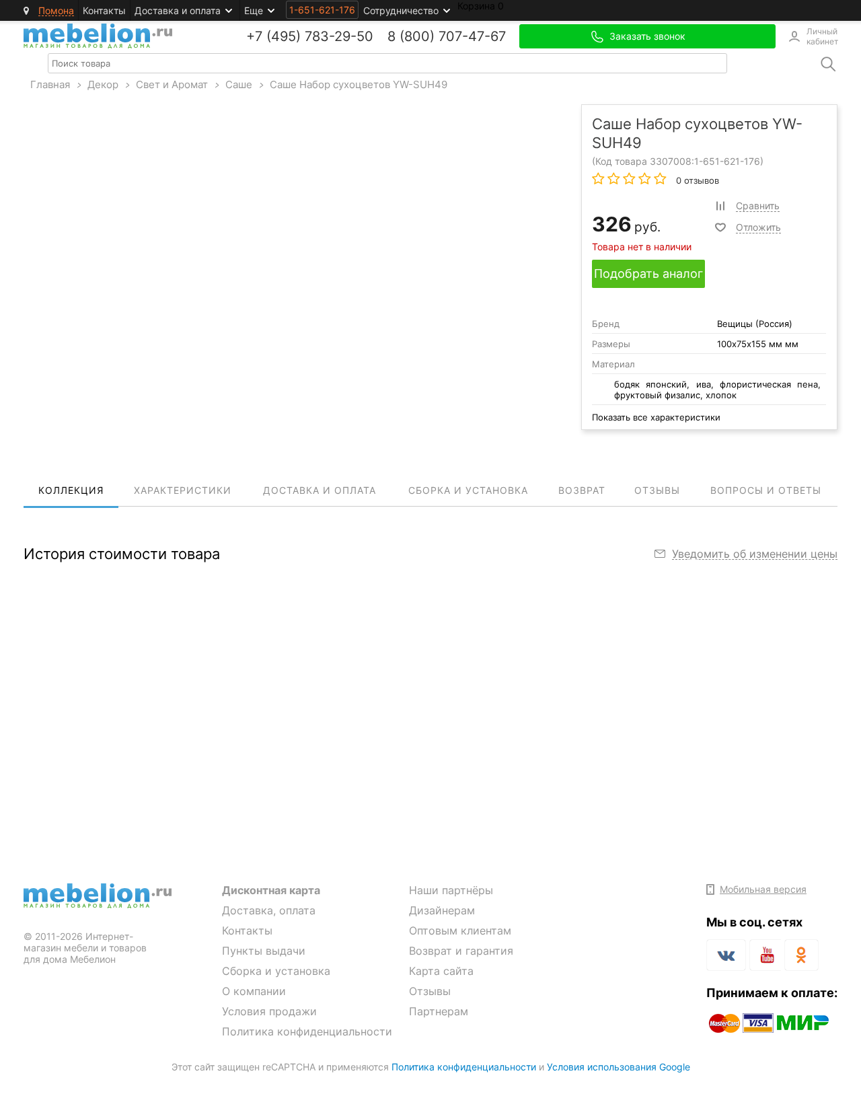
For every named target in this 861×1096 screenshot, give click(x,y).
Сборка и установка (276, 971)
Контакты (104, 10)
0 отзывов (696, 180)
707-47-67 (472, 36)
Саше (238, 84)
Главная (50, 84)
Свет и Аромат (172, 84)
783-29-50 (339, 36)
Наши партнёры (451, 890)
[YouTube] (765, 957)
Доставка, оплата (268, 910)
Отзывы (430, 991)
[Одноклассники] (801, 955)
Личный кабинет (822, 36)
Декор (102, 84)
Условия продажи (269, 1011)
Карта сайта (441, 971)
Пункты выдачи (263, 950)
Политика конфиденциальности (307, 1031)
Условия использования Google (618, 1066)
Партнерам (438, 1011)
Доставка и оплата (178, 10)
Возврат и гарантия (461, 950)
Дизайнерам (442, 910)
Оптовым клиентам (460, 930)
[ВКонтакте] (726, 955)
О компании (254, 991)
